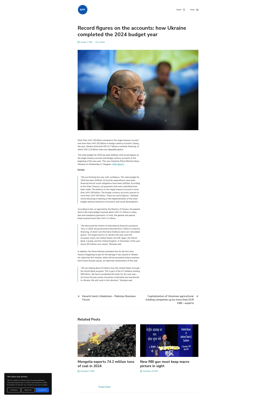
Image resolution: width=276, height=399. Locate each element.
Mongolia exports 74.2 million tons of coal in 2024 (106, 363)
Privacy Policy (105, 386)
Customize (13, 390)
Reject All (28, 390)
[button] (181, 10)
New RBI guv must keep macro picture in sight (164, 363)
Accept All (42, 390)
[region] (28, 384)
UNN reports (118, 164)
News (103, 42)
